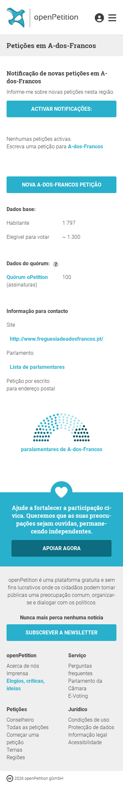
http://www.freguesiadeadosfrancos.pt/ (56, 339)
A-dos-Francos (85, 146)
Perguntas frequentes (80, 670)
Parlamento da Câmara (85, 685)
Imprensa (17, 673)
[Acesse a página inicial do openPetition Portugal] (43, 17)
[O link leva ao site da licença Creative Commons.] (10, 778)
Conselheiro (20, 720)
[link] (112, 18)
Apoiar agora (62, 548)
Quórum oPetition (27, 277)
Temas (14, 750)
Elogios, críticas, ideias (26, 685)
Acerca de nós (23, 666)
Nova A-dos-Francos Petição (61, 185)
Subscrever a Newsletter (61, 633)
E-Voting (78, 696)
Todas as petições (28, 727)
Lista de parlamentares (37, 367)
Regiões (16, 757)
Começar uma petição (23, 738)
